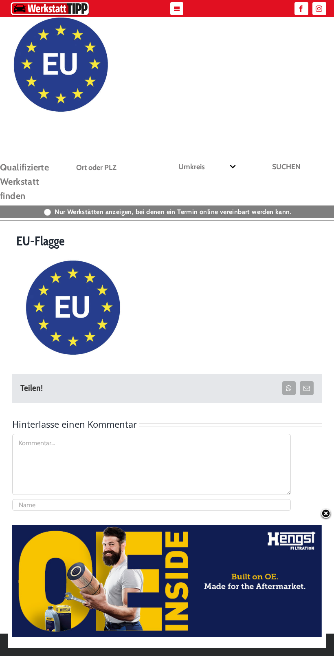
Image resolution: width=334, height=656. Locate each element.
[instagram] (319, 8)
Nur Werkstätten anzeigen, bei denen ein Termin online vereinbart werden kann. (173, 212)
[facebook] (301, 8)
